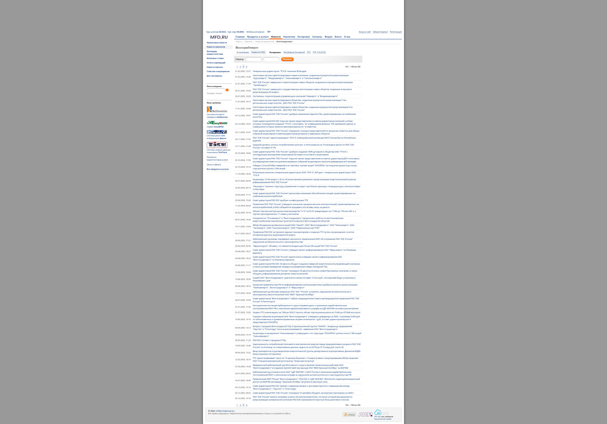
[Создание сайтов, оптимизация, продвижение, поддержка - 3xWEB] (349, 414)
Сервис (215, 126)
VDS (379, 416)
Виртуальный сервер (382, 419)
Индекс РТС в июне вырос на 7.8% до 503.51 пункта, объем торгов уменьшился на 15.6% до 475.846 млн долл (306, 312)
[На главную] (218, 38)
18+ (269, 32)
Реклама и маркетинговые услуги (217, 158)
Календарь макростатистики (215, 52)
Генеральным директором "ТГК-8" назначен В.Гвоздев (279, 71)
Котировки (304, 36)
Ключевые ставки (215, 58)
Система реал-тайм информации (217, 137)
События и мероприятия (218, 71)
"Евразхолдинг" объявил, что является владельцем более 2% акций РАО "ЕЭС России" (295, 245)
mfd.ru (239, 41)
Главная (240, 36)
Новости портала (215, 67)
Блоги (338, 36)
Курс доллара (216, 32)
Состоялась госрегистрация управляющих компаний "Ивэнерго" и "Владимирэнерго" (295, 96)
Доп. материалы (214, 76)
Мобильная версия (255, 32)
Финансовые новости (217, 43)
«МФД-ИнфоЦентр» (225, 410)
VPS (375, 416)
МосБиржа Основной (294, 52)
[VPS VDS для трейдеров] (381, 412)
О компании (243, 52)
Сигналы (317, 36)
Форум (328, 36)
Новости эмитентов (216, 47)
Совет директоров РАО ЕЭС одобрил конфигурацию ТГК (280, 200)
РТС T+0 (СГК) (319, 52)
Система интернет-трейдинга (217, 115)
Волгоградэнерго (284, 41)
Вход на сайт (365, 32)
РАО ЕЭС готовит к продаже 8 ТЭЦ (269, 340)
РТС (309, 52)
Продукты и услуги (258, 36)
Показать (287, 59)
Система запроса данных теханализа (218, 151)
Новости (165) (258, 52)
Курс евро (236, 32)
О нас (347, 36)
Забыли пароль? (380, 32)
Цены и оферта (214, 164)
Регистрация (396, 32)
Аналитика (289, 36)
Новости (276, 36)
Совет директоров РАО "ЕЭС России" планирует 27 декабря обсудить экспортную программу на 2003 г (303, 392)
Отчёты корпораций (216, 63)
